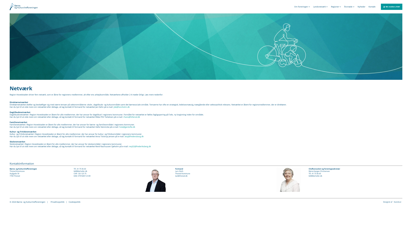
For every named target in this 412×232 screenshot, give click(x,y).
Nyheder (361, 6)
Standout (397, 202)
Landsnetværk (319, 6)
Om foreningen (301, 6)
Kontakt (372, 6)
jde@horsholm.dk (122, 107)
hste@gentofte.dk (127, 127)
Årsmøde (348, 6)
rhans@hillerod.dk (131, 117)
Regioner (335, 6)
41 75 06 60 (81, 169)
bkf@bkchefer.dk (80, 171)
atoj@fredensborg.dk (134, 136)
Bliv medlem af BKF (393, 7)
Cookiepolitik (74, 202)
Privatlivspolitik (57, 202)
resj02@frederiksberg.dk (140, 146)
